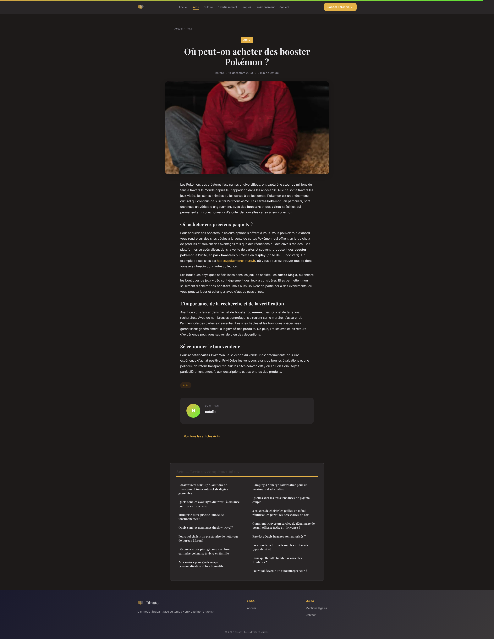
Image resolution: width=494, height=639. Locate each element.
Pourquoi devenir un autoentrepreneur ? (279, 571)
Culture (208, 6)
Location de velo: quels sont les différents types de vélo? (280, 547)
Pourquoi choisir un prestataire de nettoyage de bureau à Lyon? (208, 538)
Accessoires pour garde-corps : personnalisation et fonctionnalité (201, 564)
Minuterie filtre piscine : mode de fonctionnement (201, 517)
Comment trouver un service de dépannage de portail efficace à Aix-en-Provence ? (283, 525)
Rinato (152, 602)
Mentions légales (316, 608)
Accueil (183, 6)
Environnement (265, 6)
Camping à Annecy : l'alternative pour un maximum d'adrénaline (279, 487)
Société (284, 6)
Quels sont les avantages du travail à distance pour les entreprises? (209, 504)
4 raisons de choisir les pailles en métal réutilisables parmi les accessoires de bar (280, 513)
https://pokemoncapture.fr (236, 261)
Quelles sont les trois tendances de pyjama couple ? (281, 500)
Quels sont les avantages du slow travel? (205, 527)
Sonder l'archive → (340, 6)
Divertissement (227, 6)
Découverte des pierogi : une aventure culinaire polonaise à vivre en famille (204, 551)
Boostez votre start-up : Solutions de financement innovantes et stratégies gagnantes (203, 489)
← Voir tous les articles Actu (200, 436)
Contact (311, 614)
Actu (196, 6)
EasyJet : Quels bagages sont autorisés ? (279, 536)
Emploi (246, 6)
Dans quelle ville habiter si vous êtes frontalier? (277, 560)
